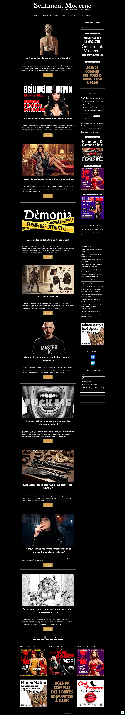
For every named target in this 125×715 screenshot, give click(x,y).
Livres (56, 15)
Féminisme (89, 113)
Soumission (85, 132)
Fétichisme (95, 113)
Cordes (89, 101)
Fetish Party (90, 110)
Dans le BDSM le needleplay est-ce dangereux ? (92, 286)
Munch (98, 123)
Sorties (63, 15)
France (94, 110)
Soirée (82, 130)
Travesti (99, 132)
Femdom (84, 104)
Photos (97, 125)
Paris (94, 126)
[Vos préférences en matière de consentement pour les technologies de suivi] (122, 712)
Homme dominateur (87, 116)
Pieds (100, 125)
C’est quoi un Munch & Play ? (88, 279)
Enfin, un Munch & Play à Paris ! (88, 283)
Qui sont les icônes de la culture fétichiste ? (91, 311)
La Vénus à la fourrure (91, 118)
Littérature (99, 121)
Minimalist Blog (67, 713)
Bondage (89, 98)
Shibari (100, 128)
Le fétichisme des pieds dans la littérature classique (48, 179)
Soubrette (97, 130)
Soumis (101, 130)
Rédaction (84, 400)
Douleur (101, 101)
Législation (87, 123)
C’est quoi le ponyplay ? (48, 296)
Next (61, 637)
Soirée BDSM (86, 130)
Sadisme (89, 128)
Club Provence (84, 101)
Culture (80, 15)
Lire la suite (48, 74)
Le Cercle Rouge (100, 118)
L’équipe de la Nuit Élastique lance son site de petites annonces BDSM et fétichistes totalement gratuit (92, 306)
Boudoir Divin (95, 98)
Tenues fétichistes (93, 132)
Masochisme (93, 123)
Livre (82, 123)
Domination (95, 101)
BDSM (84, 98)
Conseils (88, 15)
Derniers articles (46, 15)
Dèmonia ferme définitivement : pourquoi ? (48, 240)
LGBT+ (94, 120)
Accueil (36, 15)
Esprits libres (72, 15)
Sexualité (93, 128)
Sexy (98, 128)
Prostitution (84, 128)
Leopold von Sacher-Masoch (87, 120)
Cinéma (100, 98)
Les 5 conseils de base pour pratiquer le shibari (48, 58)
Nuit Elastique (88, 125)
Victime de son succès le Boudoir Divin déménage (47, 118)
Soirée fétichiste (91, 130)
